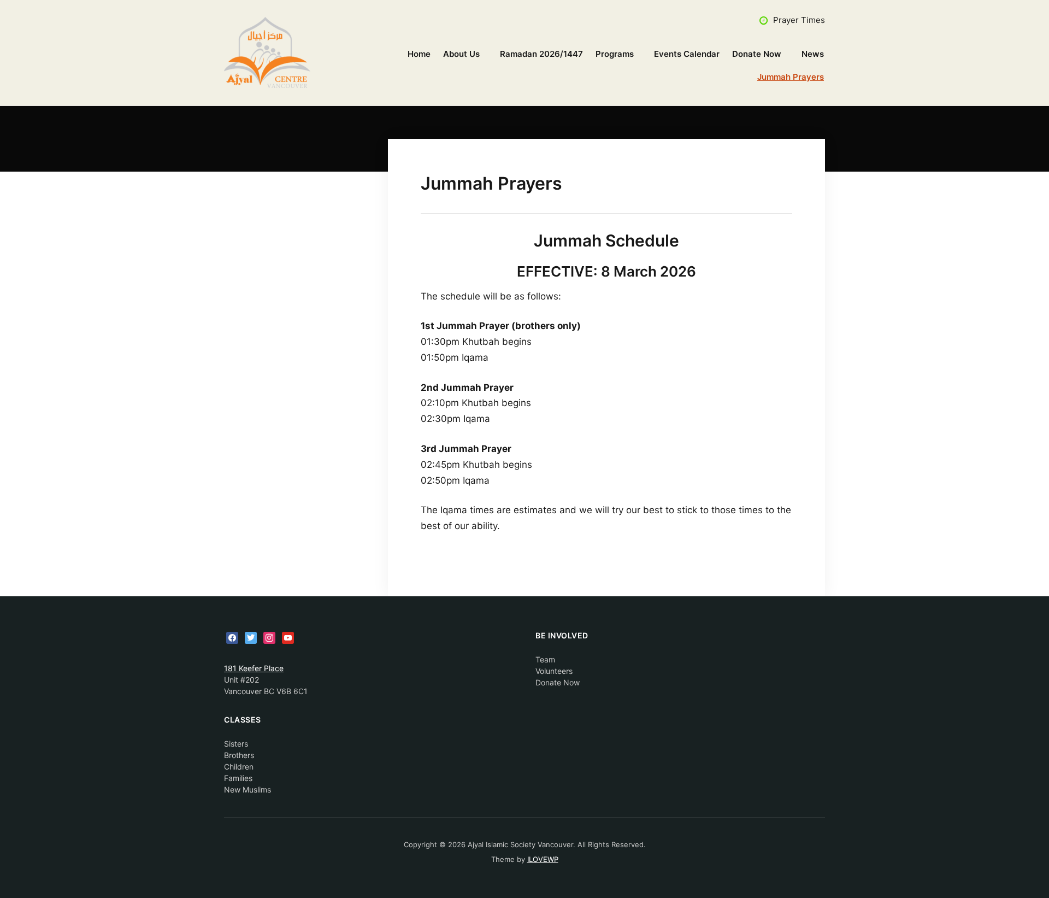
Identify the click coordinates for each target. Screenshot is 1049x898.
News (813, 54)
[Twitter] (251, 637)
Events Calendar (687, 54)
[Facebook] (232, 637)
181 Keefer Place (254, 668)
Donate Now (756, 54)
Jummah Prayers (790, 77)
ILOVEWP (542, 859)
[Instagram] (269, 637)
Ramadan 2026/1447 (541, 54)
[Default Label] (288, 637)
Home (419, 54)
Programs (615, 54)
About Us (461, 54)
